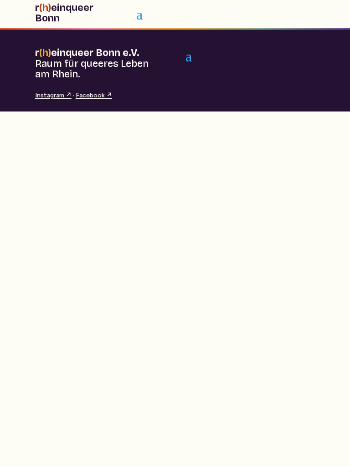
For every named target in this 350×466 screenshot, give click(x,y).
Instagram (53, 95)
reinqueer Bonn (64, 13)
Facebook (94, 95)
